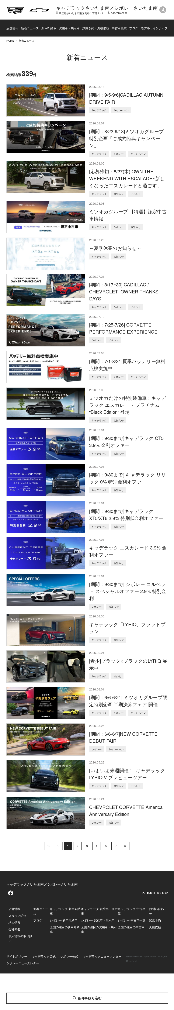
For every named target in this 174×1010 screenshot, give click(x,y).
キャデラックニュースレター (102, 956)
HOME (10, 40)
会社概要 (14, 929)
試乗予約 (155, 920)
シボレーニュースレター (22, 963)
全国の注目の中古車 (131, 927)
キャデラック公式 (44, 956)
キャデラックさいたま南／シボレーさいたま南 (107, 8)
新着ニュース (30, 28)
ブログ (133, 28)
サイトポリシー (16, 956)
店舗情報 (12, 28)
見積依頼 (155, 927)
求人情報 (14, 922)
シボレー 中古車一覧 (131, 920)
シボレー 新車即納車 (63, 920)
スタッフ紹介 (17, 915)
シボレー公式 (69, 956)
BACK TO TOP (157, 893)
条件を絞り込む (90, 998)
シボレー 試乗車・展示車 (98, 920)
